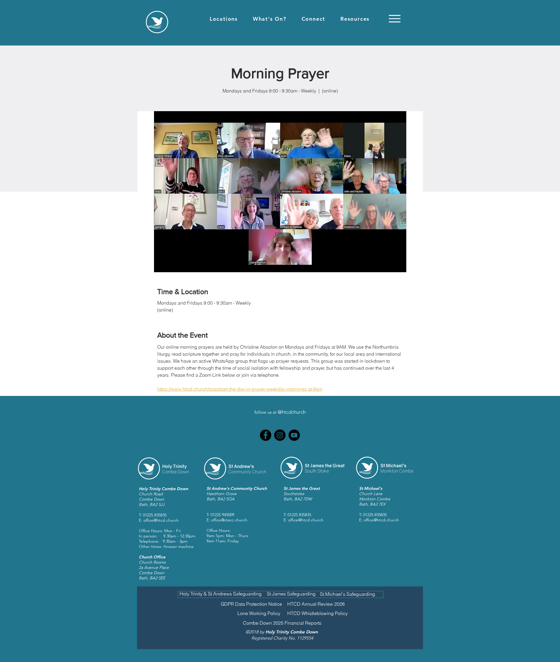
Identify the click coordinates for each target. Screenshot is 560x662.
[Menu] (394, 18)
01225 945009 (222, 514)
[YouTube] (294, 435)
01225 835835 (155, 515)
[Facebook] (265, 435)
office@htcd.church (161, 520)
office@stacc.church (229, 520)
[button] (223, 19)
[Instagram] (280, 435)
